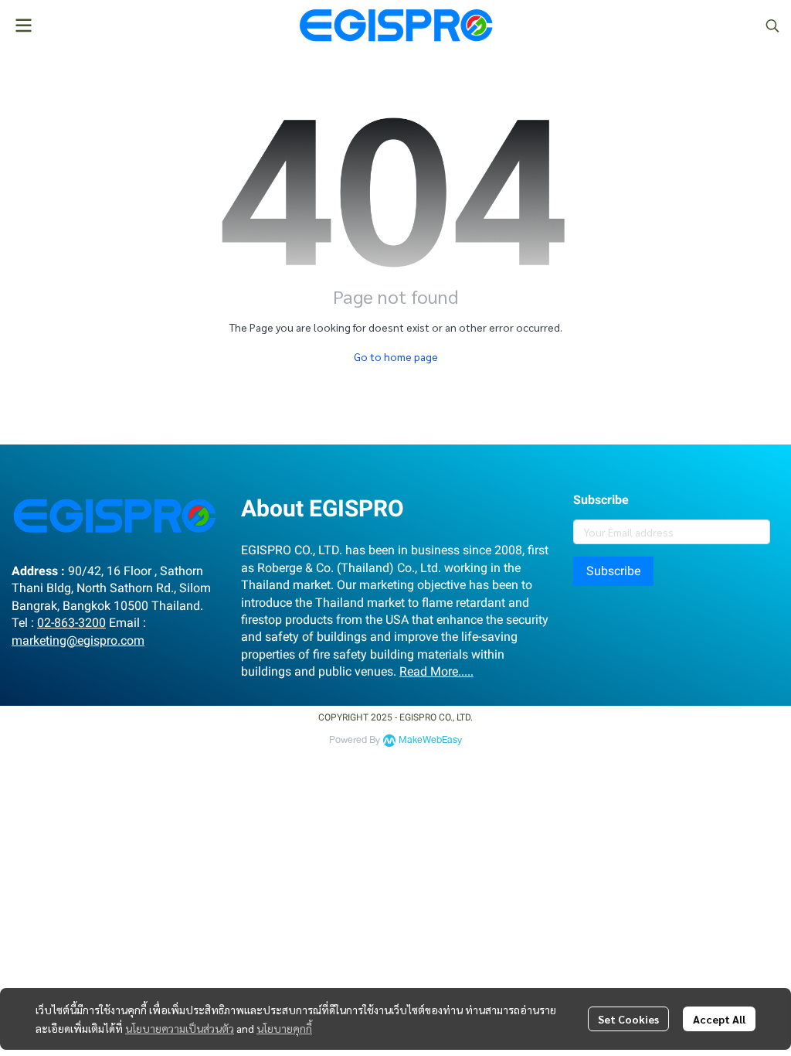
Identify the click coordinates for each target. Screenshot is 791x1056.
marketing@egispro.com (78, 640)
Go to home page (396, 356)
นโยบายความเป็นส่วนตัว (179, 1028)
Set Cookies (628, 1019)
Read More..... (436, 671)
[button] (772, 25)
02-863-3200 (71, 622)
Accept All (719, 1019)
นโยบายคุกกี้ (284, 1028)
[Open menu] (23, 25)
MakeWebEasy (430, 740)
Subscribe (613, 571)
